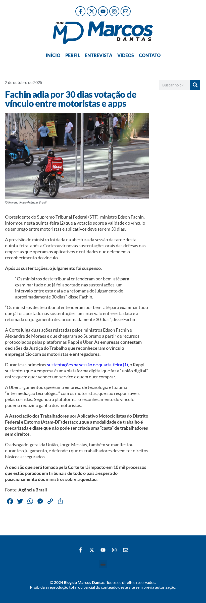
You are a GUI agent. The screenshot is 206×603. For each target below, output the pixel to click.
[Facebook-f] (80, 11)
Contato (150, 55)
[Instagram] (114, 11)
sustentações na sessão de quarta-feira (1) (87, 364)
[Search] (195, 85)
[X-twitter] (92, 11)
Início (53, 55)
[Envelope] (126, 11)
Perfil (72, 55)
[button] (103, 564)
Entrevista (98, 55)
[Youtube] (103, 11)
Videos (125, 55)
